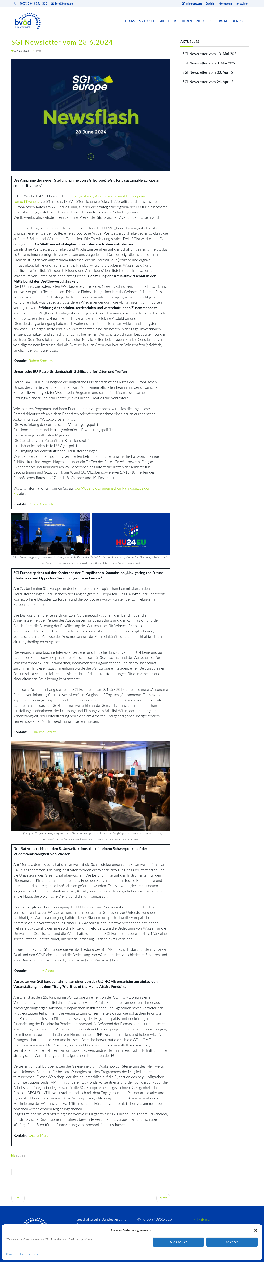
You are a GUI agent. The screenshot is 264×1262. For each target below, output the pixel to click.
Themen (186, 21)
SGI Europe (147, 21)
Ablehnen (232, 1242)
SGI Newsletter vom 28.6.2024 (62, 42)
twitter (243, 3)
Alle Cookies (178, 1242)
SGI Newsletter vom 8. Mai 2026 (209, 63)
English (210, 3)
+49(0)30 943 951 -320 (32, 3)
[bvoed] (27, 21)
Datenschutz (33, 1254)
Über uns (128, 21)
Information (225, 3)
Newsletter (22, 1156)
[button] (256, 1230)
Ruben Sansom (41, 361)
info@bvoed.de (64, 3)
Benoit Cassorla (41, 504)
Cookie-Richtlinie (15, 1254)
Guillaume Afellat (42, 732)
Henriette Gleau (41, 971)
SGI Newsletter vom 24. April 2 (208, 82)
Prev (17, 1198)
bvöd (38, 51)
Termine (222, 21)
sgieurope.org (193, 3)
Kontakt (238, 21)
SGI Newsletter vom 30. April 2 (208, 73)
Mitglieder (167, 21)
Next (163, 1198)
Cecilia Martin (40, 1135)
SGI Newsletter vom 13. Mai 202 (209, 54)
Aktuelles (203, 21)
